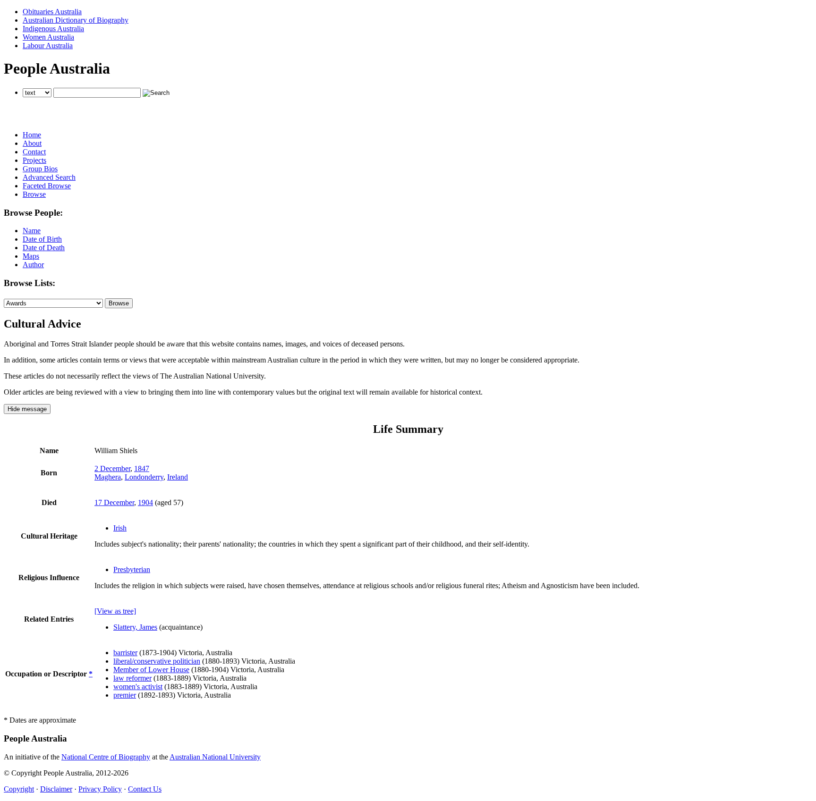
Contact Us (145, 789)
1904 (145, 502)
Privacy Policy (100, 789)
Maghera (107, 477)
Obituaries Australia (52, 12)
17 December (114, 502)
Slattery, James (135, 627)
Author (33, 265)
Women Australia (48, 37)
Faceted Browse (47, 186)
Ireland (177, 477)
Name (32, 231)
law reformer (132, 678)
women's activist (137, 687)
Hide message (27, 409)
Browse (34, 194)
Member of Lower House (151, 670)
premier (124, 695)
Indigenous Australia (53, 29)
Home (32, 135)
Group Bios (40, 169)
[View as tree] (115, 611)
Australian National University (215, 757)
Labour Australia (48, 46)
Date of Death (44, 248)
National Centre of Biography (105, 757)
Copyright (19, 789)
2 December (112, 468)
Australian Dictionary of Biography (75, 20)
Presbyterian (131, 569)
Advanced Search (49, 177)
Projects (34, 160)
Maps (31, 256)
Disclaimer (56, 789)
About (32, 143)
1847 (141, 468)
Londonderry (144, 477)
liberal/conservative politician (156, 661)
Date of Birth (42, 239)
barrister (125, 653)
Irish (120, 528)
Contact (34, 152)
